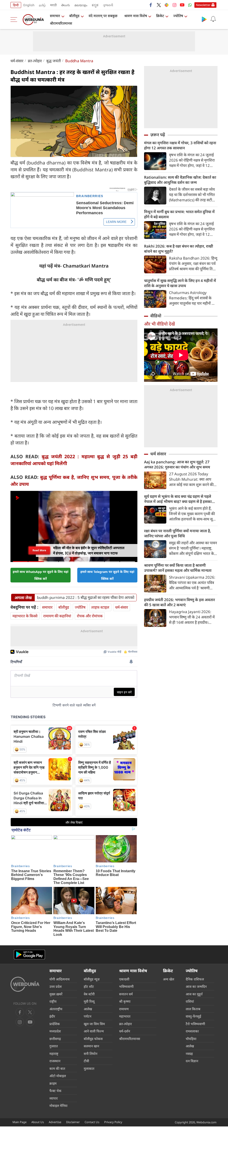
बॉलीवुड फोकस (93, 1038)
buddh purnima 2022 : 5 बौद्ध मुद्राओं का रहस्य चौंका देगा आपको (85, 597)
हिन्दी (16, 5)
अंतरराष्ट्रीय (55, 1009)
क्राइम (53, 1083)
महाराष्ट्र (53, 1053)
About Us (37, 1122)
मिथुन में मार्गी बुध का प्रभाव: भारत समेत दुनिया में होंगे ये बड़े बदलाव (179, 214)
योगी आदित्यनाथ (59, 979)
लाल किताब (193, 1009)
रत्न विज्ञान (192, 1061)
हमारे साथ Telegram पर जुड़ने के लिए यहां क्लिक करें (107, 575)
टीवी (86, 1061)
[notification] (213, 19)
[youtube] (182, 5)
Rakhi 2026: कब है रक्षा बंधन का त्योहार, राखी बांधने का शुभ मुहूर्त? (178, 249)
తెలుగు (65, 5)
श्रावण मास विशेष (135, 15)
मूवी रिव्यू (89, 1001)
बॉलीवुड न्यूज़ (92, 979)
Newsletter (203, 5)
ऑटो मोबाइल (57, 1076)
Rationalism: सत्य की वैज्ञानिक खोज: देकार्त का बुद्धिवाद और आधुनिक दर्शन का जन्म (180, 180)
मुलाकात (89, 1068)
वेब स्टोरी (89, 994)
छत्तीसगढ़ (55, 1038)
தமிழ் (42, 5)
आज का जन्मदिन (196, 986)
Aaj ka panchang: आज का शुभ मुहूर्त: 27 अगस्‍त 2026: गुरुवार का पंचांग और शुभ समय (177, 464)
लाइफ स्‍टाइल (100, 607)
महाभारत (124, 1016)
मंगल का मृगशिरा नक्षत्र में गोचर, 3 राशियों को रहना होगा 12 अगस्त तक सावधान (180, 145)
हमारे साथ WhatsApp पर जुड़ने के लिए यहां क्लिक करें (40, 575)
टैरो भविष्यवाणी (195, 1024)
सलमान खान (91, 1046)
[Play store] (204, 19)
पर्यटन (87, 1016)
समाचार (55, 15)
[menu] (14, 19)
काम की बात (57, 1068)
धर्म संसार (158, 454)
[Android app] (29, 954)
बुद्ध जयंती (53, 60)
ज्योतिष (178, 15)
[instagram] (174, 5)
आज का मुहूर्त (194, 994)
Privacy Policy (113, 1122)
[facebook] (151, 5)
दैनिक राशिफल (195, 979)
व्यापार (53, 1098)
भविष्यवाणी (126, 986)
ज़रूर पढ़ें (157, 135)
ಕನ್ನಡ (95, 5)
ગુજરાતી (108, 5)
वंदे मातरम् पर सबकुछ (103, 15)
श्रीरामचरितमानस (61, 23)
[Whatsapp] (190, 5)
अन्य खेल (168, 979)
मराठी (53, 5)
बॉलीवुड (74, 15)
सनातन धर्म (126, 994)
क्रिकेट (160, 15)
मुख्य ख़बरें (55, 994)
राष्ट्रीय (53, 1001)
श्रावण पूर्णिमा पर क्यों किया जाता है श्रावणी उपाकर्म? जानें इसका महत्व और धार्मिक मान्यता (178, 568)
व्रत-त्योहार (35, 60)
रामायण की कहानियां (57, 615)
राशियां (190, 1001)
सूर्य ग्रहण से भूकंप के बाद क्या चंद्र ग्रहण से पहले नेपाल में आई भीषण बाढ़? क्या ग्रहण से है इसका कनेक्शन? (178, 499)
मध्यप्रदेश (55, 1031)
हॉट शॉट (89, 986)
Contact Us (92, 1122)
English (29, 5)
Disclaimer (73, 1122)
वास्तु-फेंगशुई (193, 1016)
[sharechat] (166, 5)
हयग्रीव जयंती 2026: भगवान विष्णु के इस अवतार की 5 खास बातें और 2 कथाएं (179, 602)
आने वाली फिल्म (94, 1031)
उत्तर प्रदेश (55, 986)
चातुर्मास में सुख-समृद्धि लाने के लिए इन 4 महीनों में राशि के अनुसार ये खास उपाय (180, 283)
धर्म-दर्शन (124, 1031)
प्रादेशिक (54, 1024)
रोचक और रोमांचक (90, 615)
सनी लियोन (90, 1053)
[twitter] (158, 5)
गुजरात (53, 1046)
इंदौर (52, 1016)
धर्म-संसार (16, 60)
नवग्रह (189, 1053)
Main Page (19, 1122)
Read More (39, 550)
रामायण (124, 1009)
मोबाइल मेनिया (58, 1105)
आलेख (88, 1009)
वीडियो (155, 316)
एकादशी (124, 979)
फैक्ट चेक (55, 1090)
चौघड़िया (191, 1038)
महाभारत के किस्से (24, 615)
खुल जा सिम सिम (94, 1024)
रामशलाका (192, 1031)
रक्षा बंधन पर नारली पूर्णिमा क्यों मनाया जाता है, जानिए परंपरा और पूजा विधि (177, 533)
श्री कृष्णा (124, 1001)
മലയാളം (80, 5)
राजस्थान (54, 1061)
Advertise (55, 1122)
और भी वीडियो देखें (159, 324)
